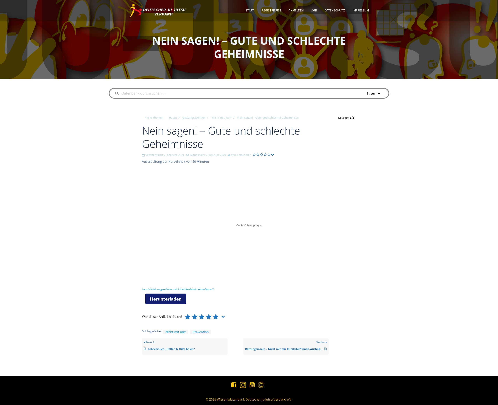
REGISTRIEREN (271, 10)
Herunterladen (165, 299)
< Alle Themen (154, 117)
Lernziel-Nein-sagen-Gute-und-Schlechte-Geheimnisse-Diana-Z (178, 289)
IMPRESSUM (361, 10)
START (249, 10)
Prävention (201, 332)
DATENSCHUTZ (335, 10)
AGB (314, 10)
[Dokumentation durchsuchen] (117, 93)
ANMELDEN (296, 10)
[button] (346, 117)
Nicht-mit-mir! (176, 332)
